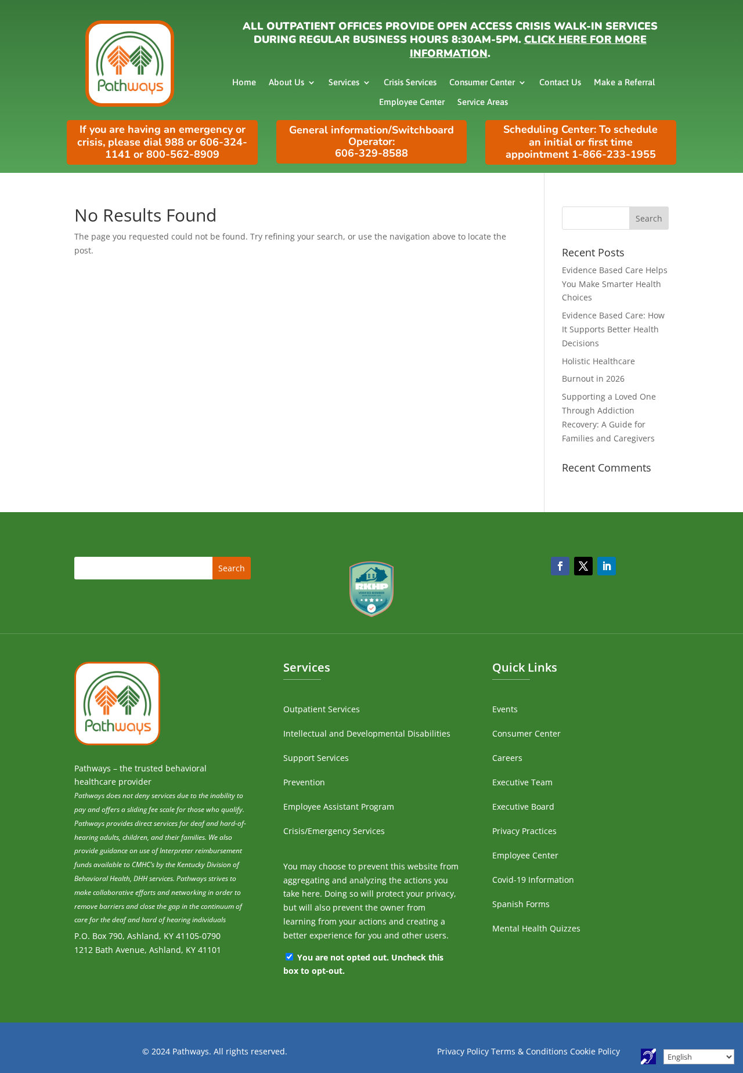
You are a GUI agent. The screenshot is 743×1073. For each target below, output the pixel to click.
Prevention (304, 782)
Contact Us (560, 82)
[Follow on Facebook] (560, 566)
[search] (615, 218)
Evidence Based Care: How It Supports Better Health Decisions (613, 329)
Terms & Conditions (529, 1051)
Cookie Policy (595, 1051)
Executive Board (523, 806)
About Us (286, 82)
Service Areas (482, 102)
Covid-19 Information (533, 879)
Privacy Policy (463, 1051)
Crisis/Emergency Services (334, 830)
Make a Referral (624, 82)
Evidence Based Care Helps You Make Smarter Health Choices (615, 283)
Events (505, 709)
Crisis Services (410, 82)
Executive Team (522, 782)
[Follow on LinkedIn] (606, 566)
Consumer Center (482, 82)
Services (344, 82)
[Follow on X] (583, 566)
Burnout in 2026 (593, 378)
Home (244, 82)
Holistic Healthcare (598, 361)
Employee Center (412, 102)
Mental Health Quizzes (536, 928)
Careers (507, 757)
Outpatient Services (321, 709)
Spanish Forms (521, 903)
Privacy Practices (524, 830)
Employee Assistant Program (338, 806)
